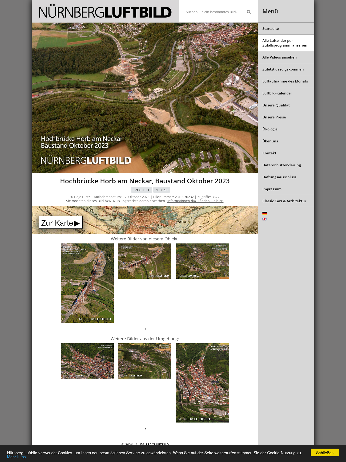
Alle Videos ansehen (279, 57)
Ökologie (270, 129)
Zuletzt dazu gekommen (283, 69)
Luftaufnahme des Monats (285, 81)
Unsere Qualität (276, 105)
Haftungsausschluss (279, 177)
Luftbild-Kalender (277, 93)
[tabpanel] (87, 283)
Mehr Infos (16, 456)
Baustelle (141, 190)
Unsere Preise (274, 117)
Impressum (272, 189)
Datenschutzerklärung (281, 165)
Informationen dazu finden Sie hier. (195, 201)
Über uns (270, 141)
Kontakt (269, 153)
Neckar (162, 190)
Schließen (325, 452)
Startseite (270, 28)
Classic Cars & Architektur (284, 201)
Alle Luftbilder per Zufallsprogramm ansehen (284, 42)
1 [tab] (145, 329)
